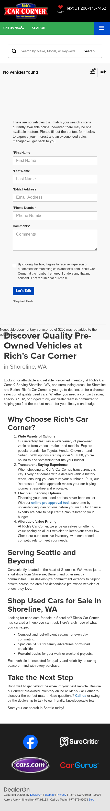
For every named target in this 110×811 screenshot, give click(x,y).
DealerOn (36, 794)
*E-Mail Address (24, 189)
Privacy (61, 794)
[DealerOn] (17, 789)
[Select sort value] (102, 72)
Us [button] (12, 28)
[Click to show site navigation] (102, 28)
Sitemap (49, 794)
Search (89, 51)
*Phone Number (24, 208)
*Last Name (21, 171)
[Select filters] (92, 72)
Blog (91, 799)
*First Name (21, 153)
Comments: (21, 226)
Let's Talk (23, 291)
